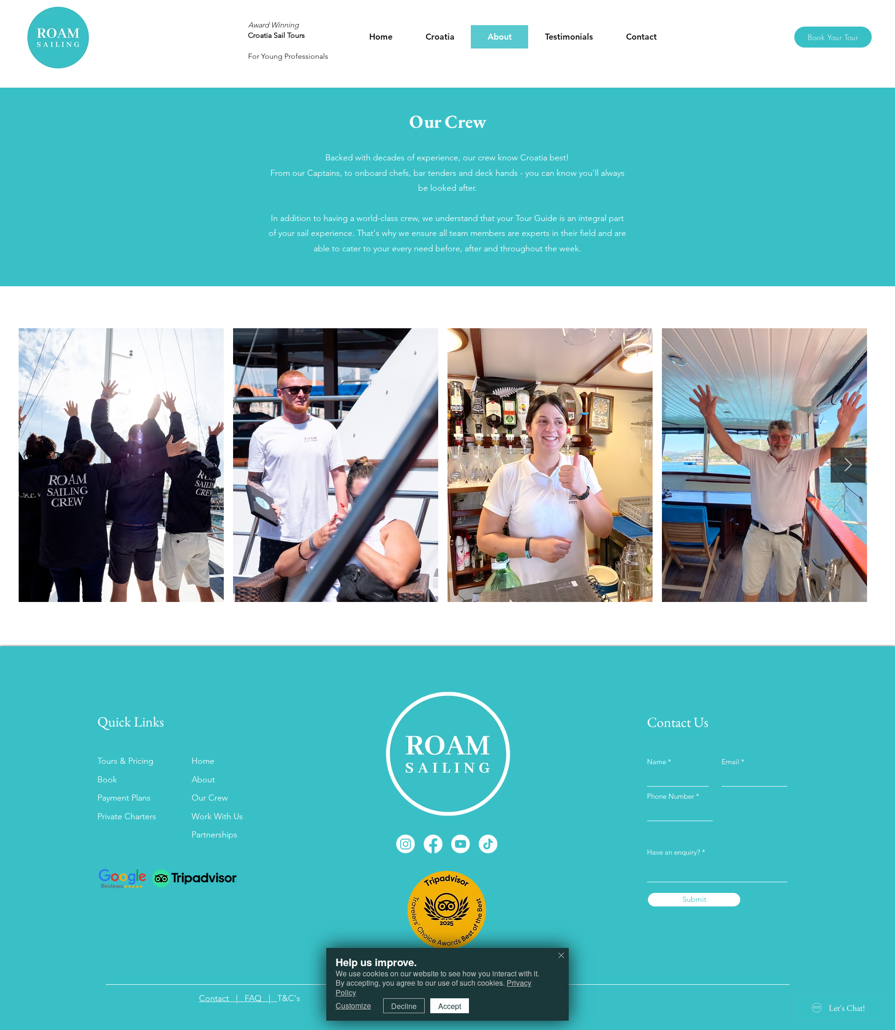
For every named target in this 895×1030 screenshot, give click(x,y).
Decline (404, 1006)
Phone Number (670, 796)
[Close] (561, 956)
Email (730, 761)
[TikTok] (488, 844)
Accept (449, 1006)
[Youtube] (460, 844)
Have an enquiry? (674, 852)
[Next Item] (848, 465)
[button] (440, 36)
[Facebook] (433, 844)
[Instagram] (405, 844)
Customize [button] (353, 1005)
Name (656, 761)
